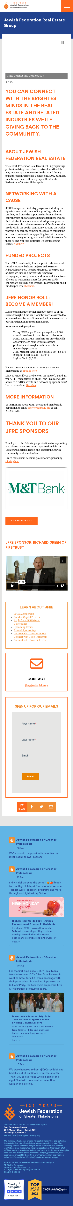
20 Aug (21, 965)
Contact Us (24, 1167)
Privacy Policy (11, 1167)
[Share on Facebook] (32, 807)
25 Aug (21, 877)
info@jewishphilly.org (29, 1135)
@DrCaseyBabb (49, 1069)
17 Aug (21, 1064)
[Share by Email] (51, 807)
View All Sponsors (21, 521)
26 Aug (21, 848)
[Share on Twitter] (41, 807)
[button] (63, 43)
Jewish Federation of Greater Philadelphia (36, 841)
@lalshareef (16, 1073)
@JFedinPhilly (17, 985)
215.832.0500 (10, 1135)
